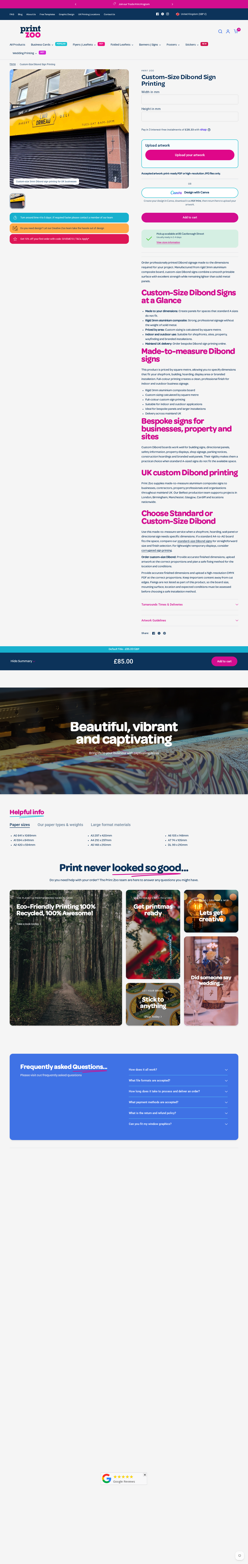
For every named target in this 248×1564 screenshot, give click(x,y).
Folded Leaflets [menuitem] (120, 45)
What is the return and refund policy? (152, 1113)
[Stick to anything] (153, 1004)
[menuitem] (13, 15)
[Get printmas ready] (153, 934)
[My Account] (228, 31)
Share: (145, 633)
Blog (20, 15)
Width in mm (150, 92)
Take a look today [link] (27, 924)
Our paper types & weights (60, 824)
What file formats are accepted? (149, 1080)
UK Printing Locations (89, 15)
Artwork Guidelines (153, 620)
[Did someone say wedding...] (211, 981)
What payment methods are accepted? (153, 1102)
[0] (235, 31)
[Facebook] (157, 13)
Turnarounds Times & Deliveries (162, 604)
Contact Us (109, 15)
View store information (168, 242)
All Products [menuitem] (17, 45)
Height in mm (151, 109)
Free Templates (47, 15)
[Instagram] (167, 13)
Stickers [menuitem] (190, 45)
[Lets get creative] (211, 911)
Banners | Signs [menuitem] (148, 45)
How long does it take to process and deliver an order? (164, 1091)
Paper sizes (20, 824)
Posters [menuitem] (172, 45)
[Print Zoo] (106, 1483)
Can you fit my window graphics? (150, 1124)
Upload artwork (157, 145)
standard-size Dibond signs (194, 541)
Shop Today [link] (151, 1017)
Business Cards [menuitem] (40, 45)
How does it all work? (143, 1069)
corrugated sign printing (156, 550)
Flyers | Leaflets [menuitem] (83, 45)
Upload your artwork (190, 155)
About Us (31, 15)
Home (13, 64)
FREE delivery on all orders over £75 (152, 4)
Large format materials (111, 824)
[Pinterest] (164, 633)
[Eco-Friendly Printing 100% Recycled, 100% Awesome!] (66, 958)
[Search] (220, 31)
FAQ (12, 15)
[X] (162, 13)
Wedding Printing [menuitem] (23, 53)
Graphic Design (66, 15)
